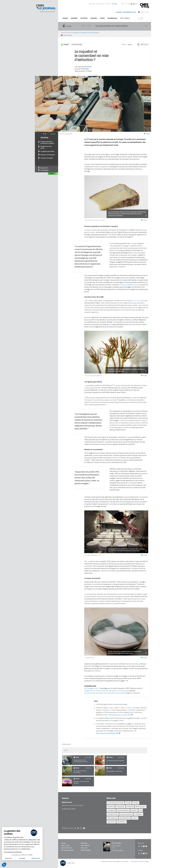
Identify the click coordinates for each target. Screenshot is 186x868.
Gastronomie (76, 44)
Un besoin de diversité (46, 158)
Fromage (128, 803)
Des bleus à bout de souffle (45, 147)
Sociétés (83, 18)
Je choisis (22, 858)
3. (94, 718)
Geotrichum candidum (126, 814)
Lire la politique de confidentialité (13, 852)
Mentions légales (85, 850)
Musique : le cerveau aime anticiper (81, 782)
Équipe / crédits (65, 845)
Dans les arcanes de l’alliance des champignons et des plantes (104, 693)
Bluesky (131, 4)
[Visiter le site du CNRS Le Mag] (144, 6)
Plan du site (84, 848)
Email (146, 853)
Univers (93, 18)
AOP (140, 810)
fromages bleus (120, 806)
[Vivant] (67, 760)
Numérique (112, 18)
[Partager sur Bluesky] (144, 853)
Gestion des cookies (106, 861)
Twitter (127, 4)
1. (94, 704)
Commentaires (44, 170)
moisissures (111, 806)
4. (94, 724)
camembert (130, 806)
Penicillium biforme (113, 814)
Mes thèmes (125, 18)
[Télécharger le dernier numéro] (106, 846)
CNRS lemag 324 (116, 845)
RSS (136, 3)
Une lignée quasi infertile (47, 151)
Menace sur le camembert (47, 155)
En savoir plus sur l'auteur (69, 808)
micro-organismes (112, 818)
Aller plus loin (44, 168)
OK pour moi (36, 858)
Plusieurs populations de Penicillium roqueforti (47, 142)
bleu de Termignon (140, 806)
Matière (74, 18)
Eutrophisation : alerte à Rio (114, 771)
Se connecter (100, 4)
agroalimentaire (121, 821)
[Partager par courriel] (78, 828)
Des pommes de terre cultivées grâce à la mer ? (81, 760)
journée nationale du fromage (115, 803)
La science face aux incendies (115, 760)
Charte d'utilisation (66, 848)
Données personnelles (67, 850)
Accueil (63, 32)
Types (141, 18)
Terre (102, 18)
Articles (68, 32)
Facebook (129, 4)
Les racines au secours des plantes (80, 771)
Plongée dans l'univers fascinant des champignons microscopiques (106, 691)
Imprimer (52, 134)
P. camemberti (138, 814)
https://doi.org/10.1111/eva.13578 (121, 715)
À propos (63, 843)
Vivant (65, 18)
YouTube (134, 4)
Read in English (67, 35)
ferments (134, 818)
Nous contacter (85, 845)
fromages (135, 803)
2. (94, 708)
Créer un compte (144, 861)
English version (145, 12)
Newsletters (84, 843)
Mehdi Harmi (88, 67)
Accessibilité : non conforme (120, 861)
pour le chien (136, 300)
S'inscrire (108, 4)
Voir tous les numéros (117, 850)
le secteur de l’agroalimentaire (129, 285)
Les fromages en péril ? (92, 688)
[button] (4, 864)
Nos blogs (114, 4)
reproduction (111, 821)
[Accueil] (46, 7)
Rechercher (92, 4)
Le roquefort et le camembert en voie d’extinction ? (85, 32)
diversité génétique (125, 818)
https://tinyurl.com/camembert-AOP (108, 733)
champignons (111, 810)
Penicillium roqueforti (123, 810)
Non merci (8, 858)
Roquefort (134, 810)
